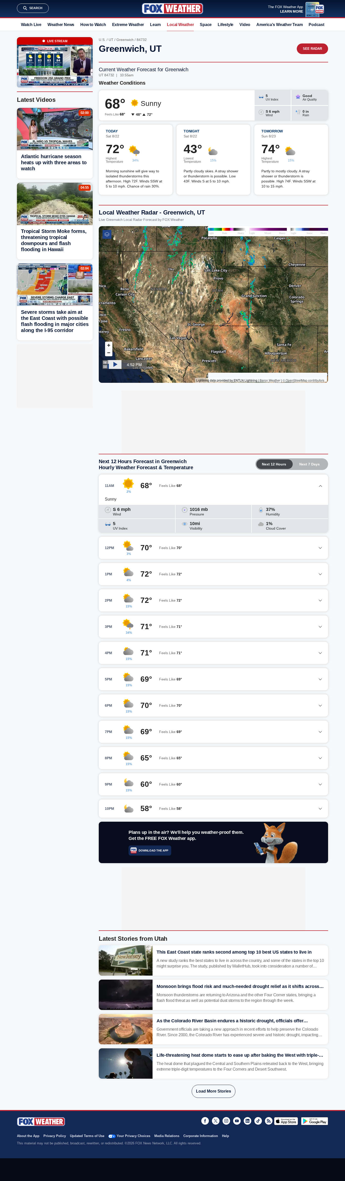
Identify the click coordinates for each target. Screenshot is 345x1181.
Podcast (316, 24)
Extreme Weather (128, 24)
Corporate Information (200, 1136)
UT (111, 40)
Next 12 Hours (274, 464)
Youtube (237, 1121)
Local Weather (180, 24)
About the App (28, 1136)
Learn (155, 24)
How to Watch (93, 24)
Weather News (60, 24)
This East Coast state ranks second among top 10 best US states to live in (234, 952)
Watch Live (31, 24)
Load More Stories (213, 1091)
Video (244, 24)
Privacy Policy (54, 1136)
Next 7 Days (309, 464)
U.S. (102, 40)
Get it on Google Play (314, 1121)
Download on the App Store (286, 1121)
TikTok (258, 1121)
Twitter (215, 1121)
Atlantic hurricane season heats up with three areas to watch (54, 162)
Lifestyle (225, 24)
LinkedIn (247, 1121)
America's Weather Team (279, 24)
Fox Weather (172, 8)
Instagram (226, 1121)
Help (225, 1136)
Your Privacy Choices (133, 1136)
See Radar (312, 49)
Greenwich (125, 40)
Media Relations (166, 1136)
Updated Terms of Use (87, 1136)
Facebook (205, 1121)
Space (206, 24)
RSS (269, 1121)
